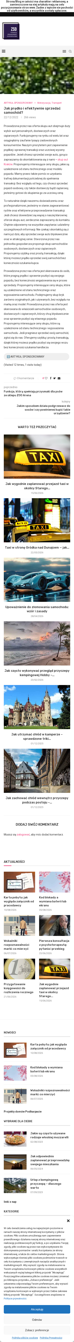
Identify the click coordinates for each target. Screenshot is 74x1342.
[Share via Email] (59, 378)
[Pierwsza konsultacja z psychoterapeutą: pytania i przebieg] (54, 925)
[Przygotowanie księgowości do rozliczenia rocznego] (19, 969)
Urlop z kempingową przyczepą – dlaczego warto (45, 1183)
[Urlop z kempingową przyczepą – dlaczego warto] (15, 1185)
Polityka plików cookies (25, 1337)
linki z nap (10, 1201)
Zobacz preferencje (37, 1330)
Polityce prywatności (15, 1298)
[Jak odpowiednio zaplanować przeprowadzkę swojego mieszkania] (15, 1162)
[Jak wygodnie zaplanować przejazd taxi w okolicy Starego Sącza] (37, 457)
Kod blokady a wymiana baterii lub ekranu (52, 901)
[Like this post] (46, 378)
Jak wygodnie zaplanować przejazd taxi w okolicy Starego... (54, 990)
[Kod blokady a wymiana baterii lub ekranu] (54, 882)
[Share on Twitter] (54, 378)
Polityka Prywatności (51, 1337)
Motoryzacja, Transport (49, 103)
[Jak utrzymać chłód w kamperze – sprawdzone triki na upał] (37, 707)
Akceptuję (37, 1309)
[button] (68, 1221)
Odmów (37, 1319)
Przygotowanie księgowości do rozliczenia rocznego (18, 988)
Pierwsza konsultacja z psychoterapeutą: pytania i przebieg (54, 945)
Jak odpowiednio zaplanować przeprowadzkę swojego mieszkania (50, 1160)
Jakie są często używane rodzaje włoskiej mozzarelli (49, 1135)
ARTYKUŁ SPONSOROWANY (18, 103)
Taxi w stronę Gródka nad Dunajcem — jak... (37, 547)
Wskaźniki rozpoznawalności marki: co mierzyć (16, 945)
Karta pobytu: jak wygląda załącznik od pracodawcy (19, 901)
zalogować (23, 834)
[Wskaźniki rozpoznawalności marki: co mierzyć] (19, 925)
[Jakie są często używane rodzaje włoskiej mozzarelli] (15, 1139)
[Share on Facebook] (50, 378)
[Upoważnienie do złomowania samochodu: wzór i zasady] (37, 580)
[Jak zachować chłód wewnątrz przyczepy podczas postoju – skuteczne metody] (37, 771)
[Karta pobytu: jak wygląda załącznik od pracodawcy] (19, 882)
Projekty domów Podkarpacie (23, 1111)
